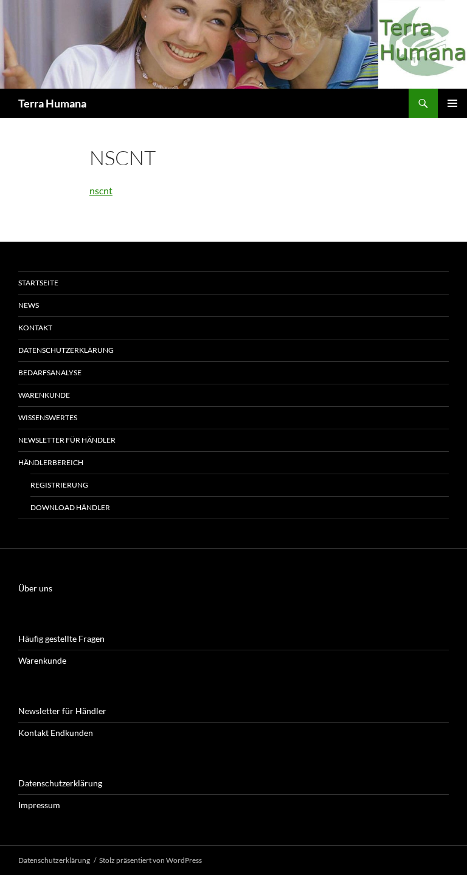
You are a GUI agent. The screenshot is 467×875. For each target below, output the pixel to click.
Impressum (39, 805)
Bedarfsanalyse (49, 372)
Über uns (35, 588)
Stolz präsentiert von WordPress (150, 860)
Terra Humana (52, 103)
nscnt (100, 190)
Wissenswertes (47, 417)
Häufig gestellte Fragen (61, 638)
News (28, 305)
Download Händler (70, 507)
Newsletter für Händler (67, 439)
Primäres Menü (452, 103)
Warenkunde (44, 395)
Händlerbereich (50, 462)
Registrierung (59, 484)
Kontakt (35, 327)
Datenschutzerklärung (66, 350)
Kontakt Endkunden (55, 732)
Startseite (38, 282)
